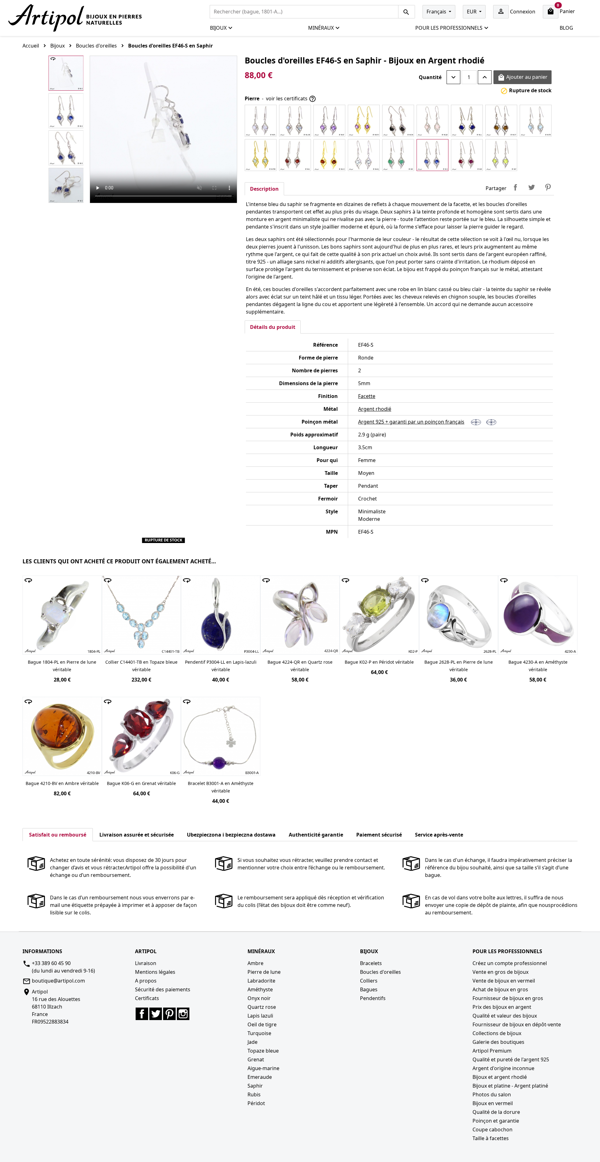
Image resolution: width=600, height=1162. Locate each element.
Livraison (145, 963)
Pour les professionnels (448, 27)
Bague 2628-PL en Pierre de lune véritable (458, 665)
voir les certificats (291, 99)
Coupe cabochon (492, 1129)
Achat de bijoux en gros (500, 989)
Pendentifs (373, 998)
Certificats (147, 998)
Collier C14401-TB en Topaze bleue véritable (141, 665)
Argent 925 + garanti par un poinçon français (411, 421)
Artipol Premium (492, 1050)
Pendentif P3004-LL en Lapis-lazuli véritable (221, 665)
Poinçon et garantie (495, 1120)
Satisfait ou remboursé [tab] (57, 834)
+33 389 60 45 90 (51, 963)
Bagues (369, 989)
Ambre (255, 963)
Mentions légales (155, 971)
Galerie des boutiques (498, 1042)
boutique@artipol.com (58, 980)
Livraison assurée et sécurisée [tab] (136, 834)
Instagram (183, 1014)
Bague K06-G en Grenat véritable (141, 783)
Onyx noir (259, 998)
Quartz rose (262, 1007)
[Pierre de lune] (261, 121)
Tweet (531, 187)
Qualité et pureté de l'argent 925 (510, 1059)
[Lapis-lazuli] (467, 121)
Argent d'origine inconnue (503, 1068)
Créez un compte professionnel (509, 963)
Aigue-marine (263, 1068)
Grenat (256, 1059)
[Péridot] (501, 155)
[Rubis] (467, 155)
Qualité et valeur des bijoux (504, 1015)
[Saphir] (432, 155)
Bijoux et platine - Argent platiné (510, 1085)
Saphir (255, 1085)
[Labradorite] (295, 121)
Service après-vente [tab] (439, 834)
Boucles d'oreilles (380, 971)
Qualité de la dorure (496, 1112)
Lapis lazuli (260, 1015)
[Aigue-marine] (364, 155)
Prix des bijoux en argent (501, 1007)
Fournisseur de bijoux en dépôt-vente (516, 1024)
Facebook (142, 1014)
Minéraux (321, 27)
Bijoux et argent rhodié (499, 1077)
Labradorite (261, 980)
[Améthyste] (329, 121)
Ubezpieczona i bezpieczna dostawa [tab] (231, 834)
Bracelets (371, 963)
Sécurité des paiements (162, 989)
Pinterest (548, 187)
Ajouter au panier (523, 77)
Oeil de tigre (262, 1024)
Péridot (256, 1103)
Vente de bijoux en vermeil (503, 980)
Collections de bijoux (496, 1033)
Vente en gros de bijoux (500, 971)
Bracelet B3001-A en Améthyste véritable (220, 787)
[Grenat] (295, 155)
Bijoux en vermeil (492, 1103)
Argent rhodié (374, 408)
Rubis (254, 1094)
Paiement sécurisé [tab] (379, 834)
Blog (566, 27)
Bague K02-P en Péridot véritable (379, 662)
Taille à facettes (490, 1138)
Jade (253, 1042)
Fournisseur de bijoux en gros (507, 998)
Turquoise (259, 1033)
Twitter (155, 1014)
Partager (515, 187)
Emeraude (260, 1077)
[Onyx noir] (398, 121)
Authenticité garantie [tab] (316, 834)
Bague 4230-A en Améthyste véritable (538, 665)
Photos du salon (491, 1094)
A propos (146, 980)
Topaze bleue (263, 1050)
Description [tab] (264, 188)
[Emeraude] (398, 155)
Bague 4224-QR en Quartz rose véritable (300, 665)
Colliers (369, 980)
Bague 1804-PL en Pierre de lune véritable (62, 665)
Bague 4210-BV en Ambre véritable (62, 783)
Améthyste (260, 989)
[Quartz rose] (432, 121)
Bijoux (218, 27)
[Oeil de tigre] (501, 121)
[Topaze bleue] (536, 121)
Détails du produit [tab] (272, 327)
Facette (366, 396)
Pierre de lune (264, 971)
